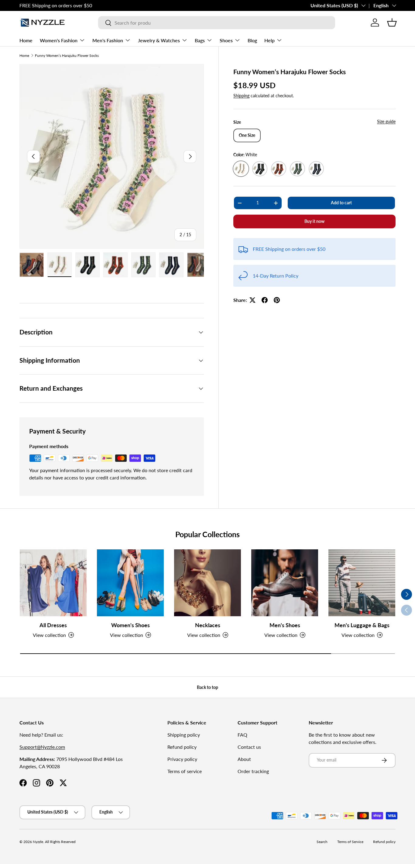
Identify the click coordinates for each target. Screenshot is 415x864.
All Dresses (53, 625)
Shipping (241, 95)
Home (26, 40)
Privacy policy (182, 759)
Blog (252, 40)
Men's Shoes (284, 625)
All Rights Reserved (60, 841)
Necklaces (207, 625)
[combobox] (216, 22)
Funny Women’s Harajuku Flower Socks (67, 55)
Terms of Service (350, 841)
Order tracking (253, 771)
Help (269, 40)
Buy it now (314, 221)
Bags (200, 40)
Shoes (226, 40)
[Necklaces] (207, 582)
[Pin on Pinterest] (277, 300)
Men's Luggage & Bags (361, 625)
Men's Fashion (107, 40)
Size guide (386, 121)
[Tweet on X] (252, 300)
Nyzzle (38, 841)
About (244, 759)
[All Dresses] (53, 582)
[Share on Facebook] (265, 300)
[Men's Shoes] (284, 582)
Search (322, 841)
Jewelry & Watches (159, 40)
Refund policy (182, 747)
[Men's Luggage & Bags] (361, 582)
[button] (392, 22)
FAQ (242, 735)
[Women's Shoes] (130, 582)
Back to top (207, 687)
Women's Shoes (130, 625)
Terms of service (184, 771)
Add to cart (341, 202)
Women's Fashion (58, 40)
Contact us (249, 747)
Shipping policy (183, 735)
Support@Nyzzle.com (42, 747)
